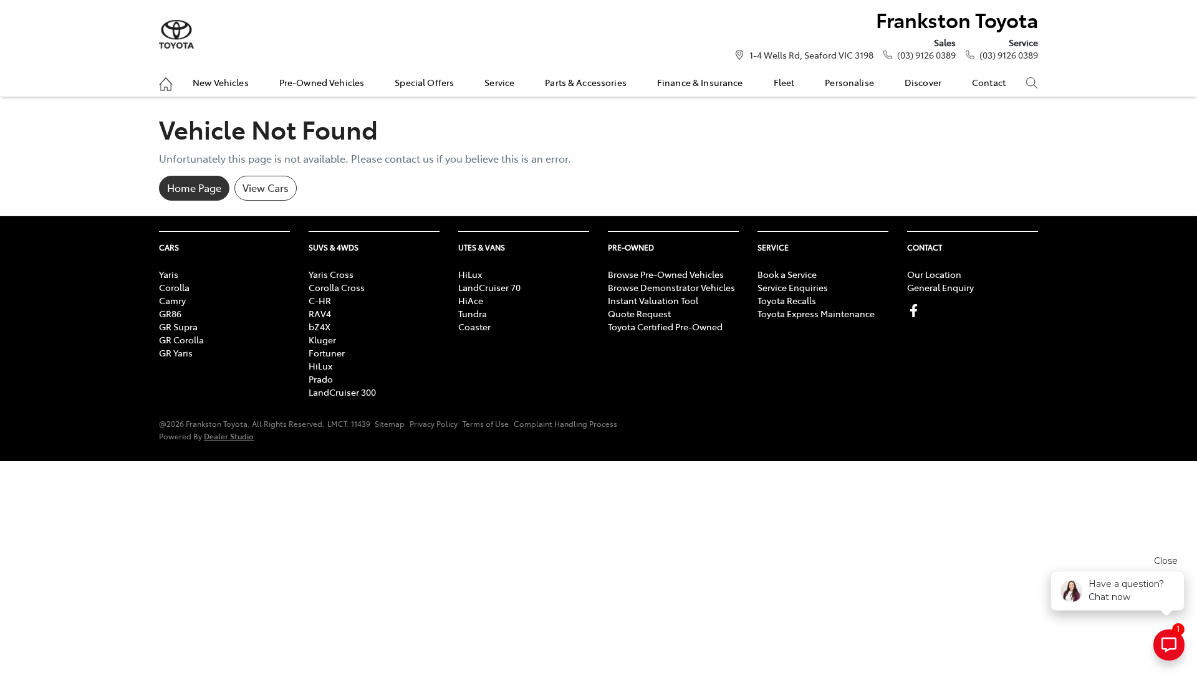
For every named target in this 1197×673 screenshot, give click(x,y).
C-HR (320, 300)
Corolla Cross (337, 287)
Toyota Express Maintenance (816, 313)
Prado (321, 379)
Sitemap (390, 424)
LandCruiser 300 (342, 392)
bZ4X (319, 326)
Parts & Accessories (586, 82)
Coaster (474, 326)
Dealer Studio (229, 436)
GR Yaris (176, 352)
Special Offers (424, 82)
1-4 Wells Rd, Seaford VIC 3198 (811, 55)
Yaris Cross (331, 274)
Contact (989, 82)
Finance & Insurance (700, 82)
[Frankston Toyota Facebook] (916, 310)
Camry (172, 300)
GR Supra (178, 326)
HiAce (470, 300)
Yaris (168, 274)
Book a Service (787, 274)
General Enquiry (940, 287)
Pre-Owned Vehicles (322, 82)
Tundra (472, 313)
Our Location (934, 274)
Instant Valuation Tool (653, 300)
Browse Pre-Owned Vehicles (666, 274)
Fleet (784, 82)
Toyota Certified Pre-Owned (665, 326)
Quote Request (639, 313)
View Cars (266, 187)
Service (499, 82)
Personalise (849, 82)
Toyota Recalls (786, 300)
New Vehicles (221, 82)
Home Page (194, 187)
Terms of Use (486, 424)
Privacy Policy (434, 424)
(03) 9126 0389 (926, 55)
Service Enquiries (792, 287)
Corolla (174, 287)
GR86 (170, 313)
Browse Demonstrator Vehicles (671, 287)
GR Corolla (181, 339)
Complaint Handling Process (565, 424)
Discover (923, 82)
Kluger (322, 339)
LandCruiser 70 (489, 287)
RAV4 (320, 313)
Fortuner (327, 352)
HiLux (320, 366)
